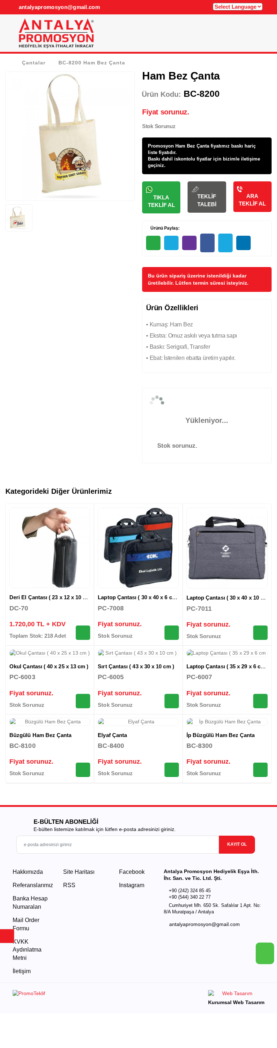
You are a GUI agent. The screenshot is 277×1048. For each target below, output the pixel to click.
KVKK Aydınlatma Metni (27, 950)
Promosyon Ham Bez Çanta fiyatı (184, 146)
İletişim (22, 971)
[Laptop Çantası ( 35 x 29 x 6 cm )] (227, 653)
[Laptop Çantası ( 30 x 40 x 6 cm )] (138, 547)
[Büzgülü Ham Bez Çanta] (49, 722)
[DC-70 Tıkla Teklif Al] (83, 632)
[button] (258, 35)
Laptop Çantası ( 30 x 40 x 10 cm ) (229, 598)
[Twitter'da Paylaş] (225, 243)
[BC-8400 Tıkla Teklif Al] (171, 770)
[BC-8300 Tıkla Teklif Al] (260, 770)
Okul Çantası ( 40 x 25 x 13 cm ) (48, 666)
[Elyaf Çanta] (138, 722)
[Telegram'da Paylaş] (171, 243)
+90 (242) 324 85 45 (190, 890)
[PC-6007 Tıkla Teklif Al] (260, 701)
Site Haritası (78, 872)
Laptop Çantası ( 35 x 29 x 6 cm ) (227, 666)
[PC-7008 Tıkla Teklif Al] (171, 632)
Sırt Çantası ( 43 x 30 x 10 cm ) (136, 666)
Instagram (131, 885)
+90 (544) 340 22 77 (190, 897)
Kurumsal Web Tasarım (236, 1002)
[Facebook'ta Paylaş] (207, 243)
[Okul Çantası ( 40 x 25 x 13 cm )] (49, 653)
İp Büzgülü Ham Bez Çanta (220, 735)
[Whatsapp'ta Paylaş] (153, 243)
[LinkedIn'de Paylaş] (243, 243)
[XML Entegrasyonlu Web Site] (74, 994)
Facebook (131, 872)
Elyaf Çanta (112, 735)
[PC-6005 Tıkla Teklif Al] (171, 701)
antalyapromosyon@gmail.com (58, 7)
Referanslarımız (33, 885)
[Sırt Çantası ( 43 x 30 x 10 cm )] (138, 653)
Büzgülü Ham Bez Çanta (40, 735)
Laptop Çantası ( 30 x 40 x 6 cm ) (139, 597)
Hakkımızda (28, 872)
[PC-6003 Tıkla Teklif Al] (83, 701)
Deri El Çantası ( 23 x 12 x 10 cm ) (51, 597)
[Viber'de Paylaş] (189, 243)
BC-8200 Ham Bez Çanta (91, 63)
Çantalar (33, 63)
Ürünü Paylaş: (164, 228)
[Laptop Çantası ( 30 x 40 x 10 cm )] (227, 547)
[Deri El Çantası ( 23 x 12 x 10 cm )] (49, 547)
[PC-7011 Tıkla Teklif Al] (260, 632)
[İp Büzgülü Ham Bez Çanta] (227, 722)
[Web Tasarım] (236, 994)
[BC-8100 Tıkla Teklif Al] (83, 770)
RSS (69, 885)
